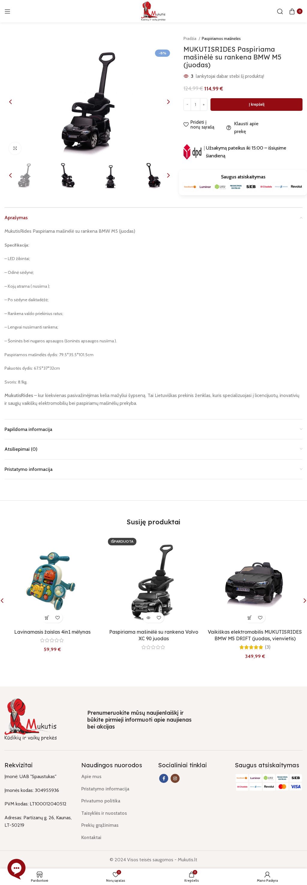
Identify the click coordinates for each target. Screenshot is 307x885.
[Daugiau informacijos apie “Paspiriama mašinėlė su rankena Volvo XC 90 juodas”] (148, 617)
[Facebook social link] (163, 778)
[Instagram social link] (175, 778)
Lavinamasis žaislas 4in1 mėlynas (52, 632)
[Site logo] (153, 11)
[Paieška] (280, 11)
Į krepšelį (256, 104)
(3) (267, 647)
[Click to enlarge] (15, 148)
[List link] (115, 776)
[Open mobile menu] (7, 11)
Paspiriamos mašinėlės (221, 38)
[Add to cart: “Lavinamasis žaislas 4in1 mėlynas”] (47, 617)
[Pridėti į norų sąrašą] (57, 617)
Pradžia (190, 38)
